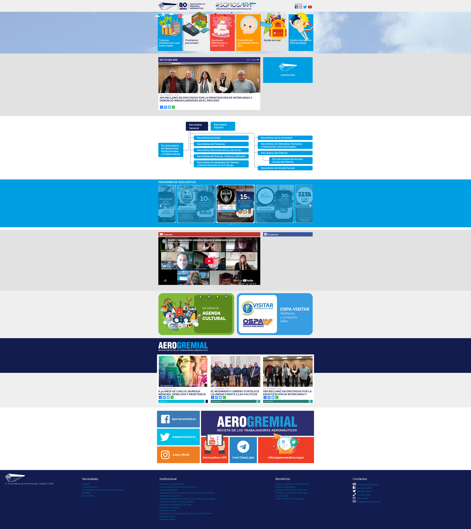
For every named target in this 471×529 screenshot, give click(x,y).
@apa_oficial (361, 498)
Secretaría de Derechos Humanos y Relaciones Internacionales (187, 493)
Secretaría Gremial (168, 510)
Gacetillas (86, 493)
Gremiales (216, 401)
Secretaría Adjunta (167, 516)
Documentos (88, 496)
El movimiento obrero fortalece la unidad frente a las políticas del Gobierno (235, 394)
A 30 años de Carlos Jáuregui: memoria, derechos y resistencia (182, 393)
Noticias (85, 484)
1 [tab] (207, 92)
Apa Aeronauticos (364, 488)
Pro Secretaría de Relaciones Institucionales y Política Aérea (186, 513)
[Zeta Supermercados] (275, 204)
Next (258, 79)
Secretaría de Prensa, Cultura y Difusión (177, 502)
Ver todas (251, 60)
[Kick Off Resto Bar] (196, 204)
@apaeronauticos (364, 491)
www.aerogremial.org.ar (367, 484)
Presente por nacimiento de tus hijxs (291, 493)
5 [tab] (243, 224)
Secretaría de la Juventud (171, 496)
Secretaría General (168, 519)
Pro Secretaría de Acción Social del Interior (178, 487)
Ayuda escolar (281, 496)
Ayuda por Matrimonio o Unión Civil (291, 490)
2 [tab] (211, 92)
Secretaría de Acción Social (171, 484)
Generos (163, 401)
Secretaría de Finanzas (169, 507)
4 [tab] (239, 224)
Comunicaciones (89, 487)
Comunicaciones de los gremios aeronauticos (102, 490)
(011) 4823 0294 (363, 495)
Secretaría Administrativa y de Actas (175, 504)
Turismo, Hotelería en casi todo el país (292, 484)
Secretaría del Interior (169, 490)
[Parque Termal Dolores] (235, 204)
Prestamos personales (285, 487)
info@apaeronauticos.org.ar (368, 502)
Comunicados (288, 75)
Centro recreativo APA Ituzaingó (289, 499)
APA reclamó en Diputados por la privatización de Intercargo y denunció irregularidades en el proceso (206, 99)
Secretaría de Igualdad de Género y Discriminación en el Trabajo (188, 499)
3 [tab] (235, 224)
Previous (160, 79)
